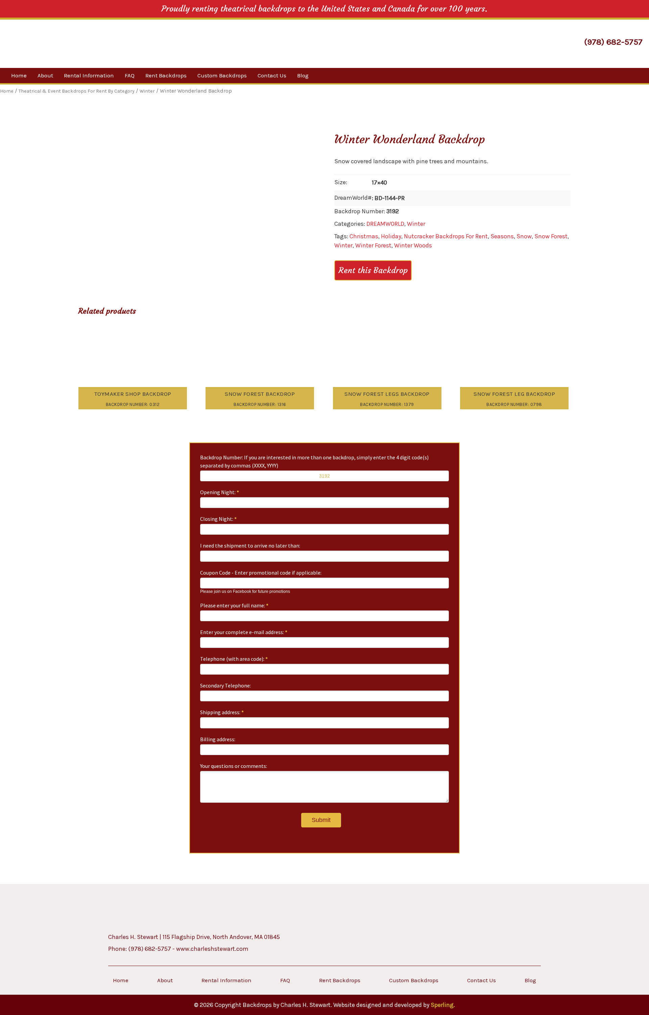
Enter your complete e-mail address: (243, 632)
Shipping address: (222, 712)
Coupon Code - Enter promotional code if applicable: (260, 572)
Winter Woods (413, 245)
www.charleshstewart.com (212, 948)
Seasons (502, 236)
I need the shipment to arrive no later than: (250, 545)
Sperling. (443, 1005)
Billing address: (217, 739)
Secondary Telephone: (225, 685)
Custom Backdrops (222, 75)
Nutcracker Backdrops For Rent (446, 236)
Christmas (364, 236)
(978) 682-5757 (613, 42)
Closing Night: (218, 518)
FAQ (130, 75)
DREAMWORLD (385, 223)
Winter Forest (373, 245)
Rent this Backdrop (373, 270)
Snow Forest (551, 236)
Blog (303, 75)
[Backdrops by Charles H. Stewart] (65, 42)
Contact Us (272, 75)
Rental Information (89, 75)
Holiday (391, 236)
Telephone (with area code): (234, 658)
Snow (524, 236)
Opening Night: (219, 492)
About (45, 75)
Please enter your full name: (234, 605)
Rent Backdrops (166, 75)
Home (19, 75)
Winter (416, 223)
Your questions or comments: (233, 766)
